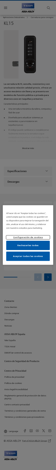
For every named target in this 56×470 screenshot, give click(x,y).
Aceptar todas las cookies (28, 256)
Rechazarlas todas (28, 245)
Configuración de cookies (28, 237)
